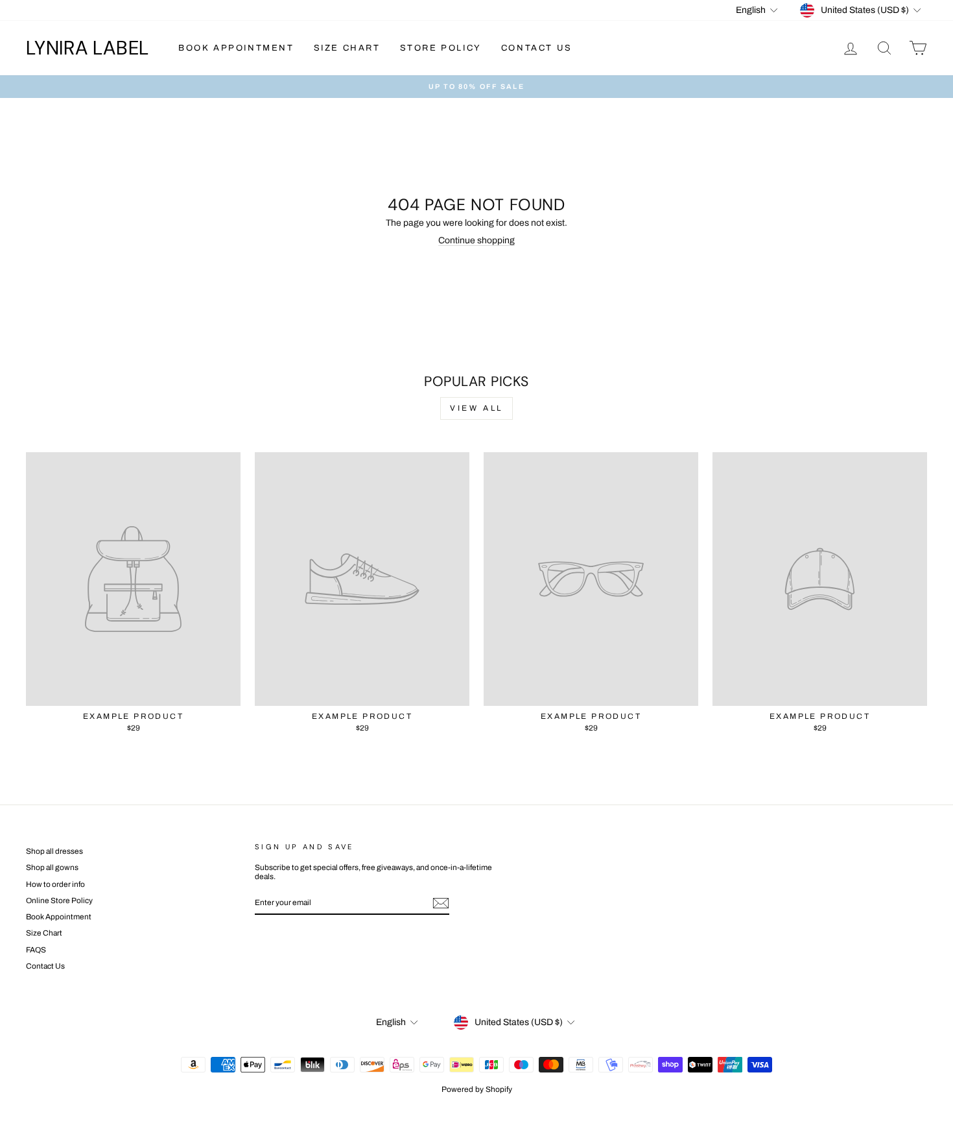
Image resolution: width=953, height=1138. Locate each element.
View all (476, 408)
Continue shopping (476, 240)
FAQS (36, 950)
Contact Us (536, 48)
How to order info (55, 884)
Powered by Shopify (476, 1089)
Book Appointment (236, 48)
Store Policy (441, 48)
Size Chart (347, 48)
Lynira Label (87, 47)
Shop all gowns (52, 867)
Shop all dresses (54, 851)
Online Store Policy (59, 900)
